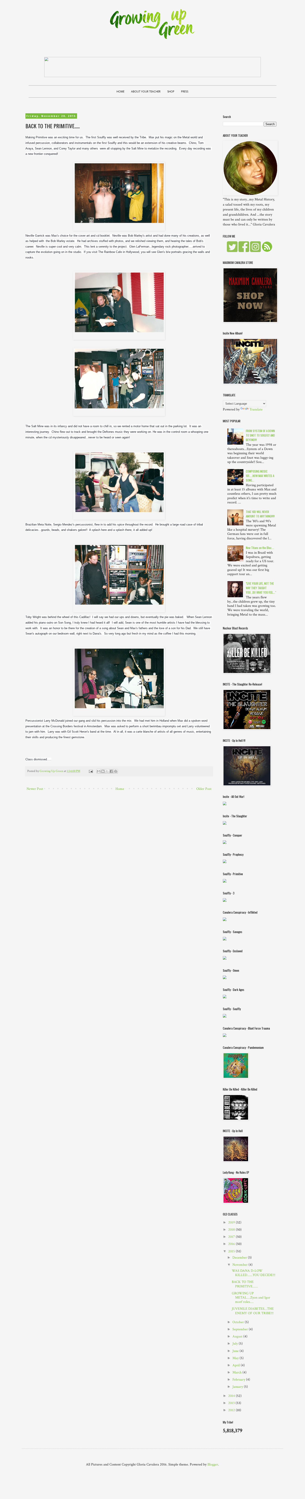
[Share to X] (107, 771)
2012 (232, 1410)
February (239, 1379)
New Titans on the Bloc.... (260, 547)
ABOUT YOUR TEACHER (146, 91)
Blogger (212, 1464)
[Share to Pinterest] (115, 771)
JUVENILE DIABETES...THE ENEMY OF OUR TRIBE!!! (253, 1310)
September (240, 1329)
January (238, 1386)
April (236, 1365)
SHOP (170, 91)
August (237, 1336)
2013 (232, 1403)
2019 (232, 1222)
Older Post (203, 788)
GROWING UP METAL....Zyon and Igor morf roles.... (251, 1297)
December (240, 1257)
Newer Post (35, 788)
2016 (232, 1244)
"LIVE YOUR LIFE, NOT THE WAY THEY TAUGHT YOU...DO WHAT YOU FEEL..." (261, 588)
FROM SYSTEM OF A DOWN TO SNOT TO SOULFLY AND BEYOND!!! (260, 435)
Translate (256, 409)
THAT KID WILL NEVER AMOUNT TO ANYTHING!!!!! (260, 513)
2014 (232, 1396)
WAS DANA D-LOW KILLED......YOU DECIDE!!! (253, 1272)
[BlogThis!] (103, 771)
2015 (232, 1251)
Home (119, 788)
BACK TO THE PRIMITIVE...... (245, 1284)
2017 (232, 1236)
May (236, 1358)
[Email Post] (90, 771)
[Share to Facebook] (111, 771)
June (236, 1351)
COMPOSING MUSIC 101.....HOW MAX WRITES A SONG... (260, 475)
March (237, 1372)
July (235, 1343)
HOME (120, 91)
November (240, 1264)
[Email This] (98, 771)
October (238, 1322)
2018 (232, 1229)
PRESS (184, 91)
